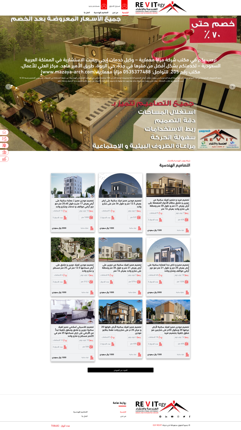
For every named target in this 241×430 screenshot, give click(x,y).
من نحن (115, 12)
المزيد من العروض (120, 370)
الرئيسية (125, 12)
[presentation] (8, 87)
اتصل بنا (87, 12)
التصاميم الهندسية (101, 12)
